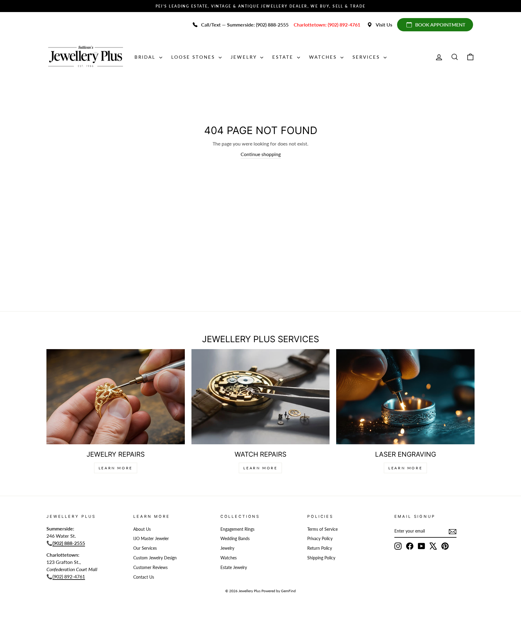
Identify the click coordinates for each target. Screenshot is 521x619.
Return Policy (319, 548)
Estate (283, 57)
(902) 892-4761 (68, 576)
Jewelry (245, 57)
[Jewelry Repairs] (115, 396)
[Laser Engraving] (405, 396)
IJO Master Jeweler (151, 538)
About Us (142, 529)
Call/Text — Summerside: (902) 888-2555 (245, 24)
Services (367, 57)
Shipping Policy (321, 557)
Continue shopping (261, 154)
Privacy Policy (320, 538)
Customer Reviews (150, 567)
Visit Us (384, 24)
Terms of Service (322, 529)
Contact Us (143, 577)
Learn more (405, 468)
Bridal (146, 57)
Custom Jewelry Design (155, 557)
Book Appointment (440, 24)
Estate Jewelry (233, 567)
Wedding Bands (235, 538)
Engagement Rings (237, 529)
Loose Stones (194, 57)
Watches (324, 57)
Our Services (145, 548)
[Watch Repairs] (260, 396)
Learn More (116, 468)
